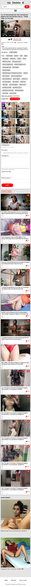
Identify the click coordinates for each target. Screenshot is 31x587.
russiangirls (5, 58)
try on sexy (5, 93)
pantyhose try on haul (8, 90)
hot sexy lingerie (7, 81)
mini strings (16, 81)
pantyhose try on (17, 87)
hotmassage (9, 55)
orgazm (16, 55)
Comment (4, 155)
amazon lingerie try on (20, 64)
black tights (16, 67)
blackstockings (6, 70)
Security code (5, 178)
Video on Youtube (14, 98)
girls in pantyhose (7, 78)
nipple (25, 55)
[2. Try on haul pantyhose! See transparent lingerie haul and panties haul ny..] (23, 106)
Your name (4, 150)
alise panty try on (16, 61)
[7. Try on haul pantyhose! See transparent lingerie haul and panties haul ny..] (8, 131)
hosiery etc (24, 78)
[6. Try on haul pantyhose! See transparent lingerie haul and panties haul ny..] (23, 123)
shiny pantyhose (19, 90)
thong (24, 58)
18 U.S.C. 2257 (23, 580)
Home (6, 580)
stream (19, 58)
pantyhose (12, 58)
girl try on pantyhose (16, 76)
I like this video (9, 39)
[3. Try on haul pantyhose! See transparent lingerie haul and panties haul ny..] (8, 114)
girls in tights (16, 78)
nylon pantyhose (13, 84)
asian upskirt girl (7, 67)
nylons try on (22, 84)
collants (25, 73)
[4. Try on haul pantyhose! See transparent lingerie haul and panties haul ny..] (23, 114)
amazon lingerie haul (8, 64)
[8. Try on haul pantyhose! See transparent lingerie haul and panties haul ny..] (23, 131)
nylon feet (22, 81)
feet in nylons (6, 76)
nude (21, 55)
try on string (13, 93)
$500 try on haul (6, 61)
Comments (5, 145)
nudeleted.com (13, 584)
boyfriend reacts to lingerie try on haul (12, 73)
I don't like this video (11, 39)
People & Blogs (13, 52)
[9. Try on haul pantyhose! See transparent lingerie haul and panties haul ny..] (8, 140)
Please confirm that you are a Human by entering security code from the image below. (15, 169)
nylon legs (5, 84)
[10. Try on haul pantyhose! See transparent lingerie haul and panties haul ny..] (23, 140)
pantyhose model (7, 87)
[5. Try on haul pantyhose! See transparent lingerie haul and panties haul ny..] (8, 123)
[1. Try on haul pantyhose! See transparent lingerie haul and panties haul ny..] (8, 106)
